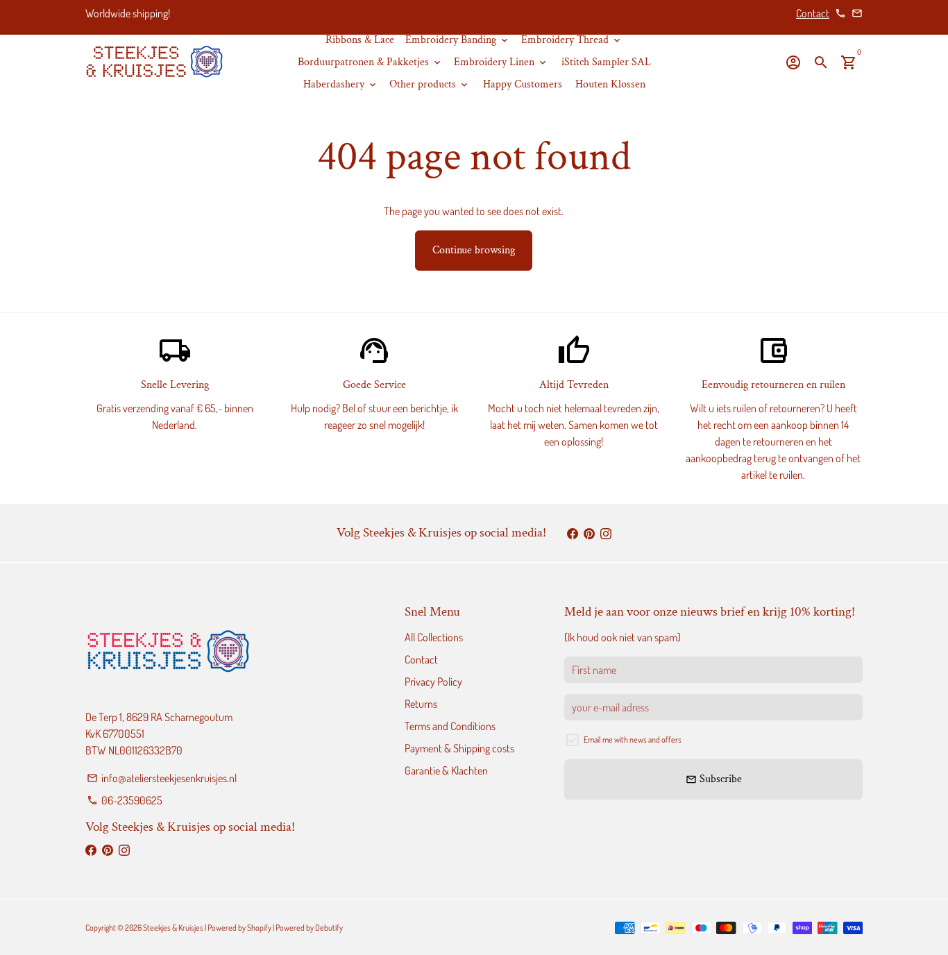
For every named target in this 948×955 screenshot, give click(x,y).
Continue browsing (473, 250)
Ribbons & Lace (359, 40)
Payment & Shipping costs (459, 748)
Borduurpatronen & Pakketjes (370, 62)
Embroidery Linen (501, 62)
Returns (421, 704)
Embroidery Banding (457, 40)
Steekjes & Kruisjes (173, 927)
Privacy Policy (433, 681)
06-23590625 (124, 800)
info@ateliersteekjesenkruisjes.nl (162, 778)
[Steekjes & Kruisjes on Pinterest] (589, 533)
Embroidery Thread (572, 40)
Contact (812, 13)
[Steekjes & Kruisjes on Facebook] (572, 533)
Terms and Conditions (450, 726)
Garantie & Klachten (446, 770)
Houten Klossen (610, 84)
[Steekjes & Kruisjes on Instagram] (605, 533)
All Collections (434, 637)
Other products (429, 84)
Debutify (329, 927)
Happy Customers (522, 84)
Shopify (259, 927)
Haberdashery (340, 84)
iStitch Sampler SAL (606, 62)
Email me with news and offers (633, 739)
